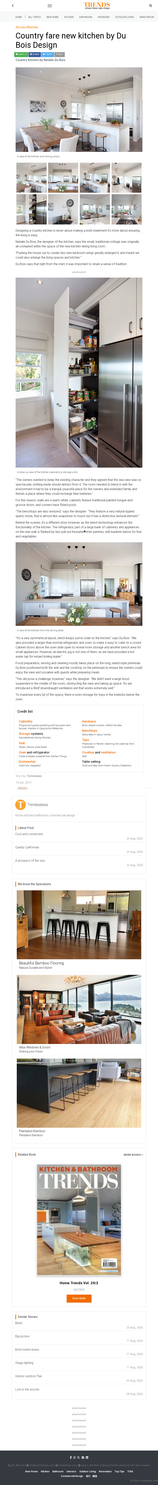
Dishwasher (27, 761)
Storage (24, 734)
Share (35, 54)
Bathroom (85, 17)
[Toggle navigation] (49, 5)
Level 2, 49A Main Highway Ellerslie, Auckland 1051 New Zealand (115, 1465)
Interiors (103, 17)
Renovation (147, 17)
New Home (52, 17)
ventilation (108, 752)
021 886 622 (17, 1465)
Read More (79, 1298)
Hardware (89, 721)
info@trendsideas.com (41, 1465)
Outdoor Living (124, 17)
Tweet (48, 54)
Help (60, 54)
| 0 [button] (22, 54)
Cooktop (88, 752)
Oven (22, 752)
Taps (85, 740)
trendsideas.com (67, 1465)
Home (18, 17)
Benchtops (89, 730)
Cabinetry (25, 721)
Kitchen (69, 17)
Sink (22, 743)
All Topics (34, 17)
